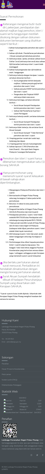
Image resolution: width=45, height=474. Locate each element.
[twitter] (37, 455)
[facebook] (42, 455)
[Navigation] (44, 4)
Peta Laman (6, 374)
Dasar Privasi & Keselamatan (13, 369)
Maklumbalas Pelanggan (11, 385)
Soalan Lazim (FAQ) (9, 380)
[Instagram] (31, 455)
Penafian (5, 364)
